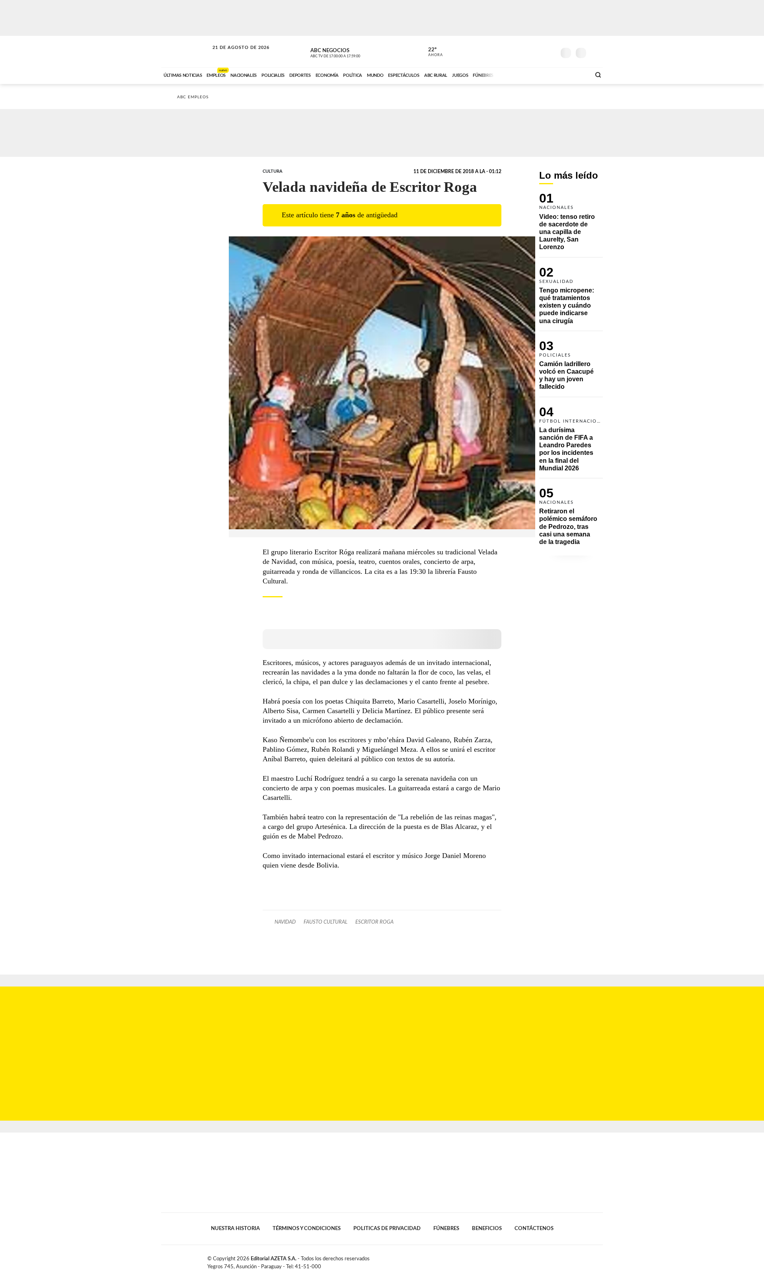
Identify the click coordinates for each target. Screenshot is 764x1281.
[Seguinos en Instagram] (549, 51)
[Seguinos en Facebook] (513, 51)
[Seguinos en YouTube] (537, 51)
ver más (430, 52)
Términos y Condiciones (307, 1228)
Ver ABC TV (350, 52)
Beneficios (487, 1228)
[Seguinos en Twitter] (525, 51)
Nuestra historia (235, 1228)
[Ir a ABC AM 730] (542, 74)
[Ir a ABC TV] (520, 74)
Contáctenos (534, 1228)
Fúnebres (446, 1228)
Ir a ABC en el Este (233, 55)
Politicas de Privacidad (387, 1228)
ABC (186, 51)
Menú (596, 52)
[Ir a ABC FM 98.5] (574, 74)
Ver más (571, 225)
